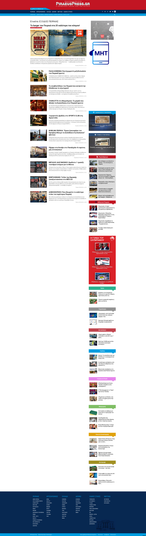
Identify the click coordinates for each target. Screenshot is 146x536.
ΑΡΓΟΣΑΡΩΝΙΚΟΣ (40, 11)
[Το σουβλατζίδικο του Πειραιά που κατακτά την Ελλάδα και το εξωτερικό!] (38, 90)
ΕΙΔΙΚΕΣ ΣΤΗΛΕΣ (68, 11)
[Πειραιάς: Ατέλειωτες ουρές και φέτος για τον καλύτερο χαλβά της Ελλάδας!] (102, 142)
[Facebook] (102, 12)
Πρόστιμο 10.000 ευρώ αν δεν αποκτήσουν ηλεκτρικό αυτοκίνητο (105, 343)
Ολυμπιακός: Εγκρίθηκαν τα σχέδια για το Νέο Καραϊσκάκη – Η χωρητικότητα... (106, 222)
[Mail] (105, 12)
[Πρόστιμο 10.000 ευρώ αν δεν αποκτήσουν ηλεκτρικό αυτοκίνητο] (93, 343)
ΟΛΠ (68, 14)
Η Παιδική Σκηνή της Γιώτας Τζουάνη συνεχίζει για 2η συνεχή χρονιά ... (105, 385)
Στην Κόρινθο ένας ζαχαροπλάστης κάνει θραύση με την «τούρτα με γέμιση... (106, 419)
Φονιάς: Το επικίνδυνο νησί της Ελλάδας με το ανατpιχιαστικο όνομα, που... (106, 357)
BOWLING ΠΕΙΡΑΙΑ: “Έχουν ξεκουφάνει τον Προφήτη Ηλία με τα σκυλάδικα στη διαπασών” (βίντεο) (67, 133)
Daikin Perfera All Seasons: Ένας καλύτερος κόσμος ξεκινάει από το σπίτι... (106, 440)
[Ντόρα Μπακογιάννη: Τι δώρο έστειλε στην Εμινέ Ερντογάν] (93, 426)
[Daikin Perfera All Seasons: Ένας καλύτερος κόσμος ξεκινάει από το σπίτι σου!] (93, 440)
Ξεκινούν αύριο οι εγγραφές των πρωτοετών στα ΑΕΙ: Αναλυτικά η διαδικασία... (105, 190)
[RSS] (107, 12)
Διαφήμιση (106, 534)
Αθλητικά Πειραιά (103, 202)
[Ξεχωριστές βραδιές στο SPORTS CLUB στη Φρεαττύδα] (38, 120)
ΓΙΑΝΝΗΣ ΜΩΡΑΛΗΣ (58, 14)
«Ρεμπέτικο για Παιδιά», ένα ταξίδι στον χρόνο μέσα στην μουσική (105, 398)
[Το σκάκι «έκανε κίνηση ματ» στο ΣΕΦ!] (93, 229)
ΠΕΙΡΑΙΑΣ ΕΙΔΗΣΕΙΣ (48, 14)
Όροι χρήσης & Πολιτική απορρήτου (88, 534)
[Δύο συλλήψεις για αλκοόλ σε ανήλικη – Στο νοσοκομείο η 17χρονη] (93, 162)
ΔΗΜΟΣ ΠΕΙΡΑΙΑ (40, 14)
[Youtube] (113, 12)
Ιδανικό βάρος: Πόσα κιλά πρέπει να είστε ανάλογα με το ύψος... (106, 482)
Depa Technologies (47, 534)
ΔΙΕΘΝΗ (54, 11)
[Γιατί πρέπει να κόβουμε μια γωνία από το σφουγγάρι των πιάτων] (93, 412)
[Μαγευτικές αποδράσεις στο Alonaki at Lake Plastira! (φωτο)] (93, 370)
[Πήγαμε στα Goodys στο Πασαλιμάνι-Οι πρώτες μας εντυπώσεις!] (38, 152)
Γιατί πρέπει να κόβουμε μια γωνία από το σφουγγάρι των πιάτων (106, 412)
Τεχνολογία (102, 309)
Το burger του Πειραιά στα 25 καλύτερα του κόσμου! (55, 25)
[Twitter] (110, 12)
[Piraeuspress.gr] (73, 4)
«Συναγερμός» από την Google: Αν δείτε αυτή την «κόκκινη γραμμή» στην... (106, 315)
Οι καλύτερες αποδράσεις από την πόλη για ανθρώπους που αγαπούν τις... (106, 364)
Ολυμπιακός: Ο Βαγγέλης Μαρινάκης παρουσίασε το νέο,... (102, 267)
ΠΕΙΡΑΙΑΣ (32, 11)
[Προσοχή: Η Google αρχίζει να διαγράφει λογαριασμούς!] (93, 322)
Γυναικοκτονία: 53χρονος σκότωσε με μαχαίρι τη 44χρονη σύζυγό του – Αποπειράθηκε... (106, 176)
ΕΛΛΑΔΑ (49, 11)
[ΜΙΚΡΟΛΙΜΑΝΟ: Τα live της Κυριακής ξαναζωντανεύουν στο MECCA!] (38, 182)
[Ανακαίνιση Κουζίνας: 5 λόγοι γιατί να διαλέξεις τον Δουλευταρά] (93, 447)
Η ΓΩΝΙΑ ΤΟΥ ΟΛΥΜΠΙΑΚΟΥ (97, 239)
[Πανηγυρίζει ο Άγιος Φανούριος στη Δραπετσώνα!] (93, 183)
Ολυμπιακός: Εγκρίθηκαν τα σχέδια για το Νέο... (102, 282)
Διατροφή (102, 462)
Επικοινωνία (113, 534)
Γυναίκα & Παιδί (102, 378)
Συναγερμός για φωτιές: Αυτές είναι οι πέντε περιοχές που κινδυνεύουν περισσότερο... (106, 169)
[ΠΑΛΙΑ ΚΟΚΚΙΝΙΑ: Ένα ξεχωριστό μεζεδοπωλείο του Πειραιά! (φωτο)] (38, 75)
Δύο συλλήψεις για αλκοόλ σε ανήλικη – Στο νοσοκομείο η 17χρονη (106, 162)
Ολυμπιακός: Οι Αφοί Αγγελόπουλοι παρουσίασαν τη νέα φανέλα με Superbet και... (106, 208)
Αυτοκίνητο (102, 330)
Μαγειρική (102, 406)
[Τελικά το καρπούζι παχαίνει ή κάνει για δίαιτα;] (93, 301)
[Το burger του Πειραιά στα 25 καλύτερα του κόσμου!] (58, 43)
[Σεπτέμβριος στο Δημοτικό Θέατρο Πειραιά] (102, 119)
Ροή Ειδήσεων (103, 157)
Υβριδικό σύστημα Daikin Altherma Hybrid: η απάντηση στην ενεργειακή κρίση (105, 454)
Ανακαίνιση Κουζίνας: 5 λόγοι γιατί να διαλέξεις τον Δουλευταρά (105, 447)
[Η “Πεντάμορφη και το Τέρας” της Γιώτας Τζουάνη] (93, 391)
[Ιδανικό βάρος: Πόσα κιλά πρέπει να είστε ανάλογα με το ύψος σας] (93, 482)
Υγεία (102, 288)
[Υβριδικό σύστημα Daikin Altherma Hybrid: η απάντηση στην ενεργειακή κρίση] (93, 454)
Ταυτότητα (100, 534)
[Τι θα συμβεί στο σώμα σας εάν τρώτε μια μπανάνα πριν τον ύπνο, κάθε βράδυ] (93, 475)
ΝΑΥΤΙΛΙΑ (59, 11)
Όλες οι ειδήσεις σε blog (36, 9)
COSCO (64, 14)
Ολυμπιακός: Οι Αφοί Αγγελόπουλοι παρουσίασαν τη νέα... (102, 252)
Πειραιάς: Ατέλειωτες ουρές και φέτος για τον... (102, 148)
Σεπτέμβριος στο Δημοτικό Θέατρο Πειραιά (102, 125)
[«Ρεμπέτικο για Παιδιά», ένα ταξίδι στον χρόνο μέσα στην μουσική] (93, 398)
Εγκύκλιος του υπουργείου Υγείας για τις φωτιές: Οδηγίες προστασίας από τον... (106, 294)
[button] (115, 16)
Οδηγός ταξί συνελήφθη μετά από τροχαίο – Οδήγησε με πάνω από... (106, 197)
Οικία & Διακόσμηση (102, 434)
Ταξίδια (102, 351)
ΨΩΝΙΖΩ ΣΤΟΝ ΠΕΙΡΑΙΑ (103, 134)
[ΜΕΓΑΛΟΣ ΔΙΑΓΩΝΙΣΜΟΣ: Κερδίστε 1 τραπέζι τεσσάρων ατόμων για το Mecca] (38, 167)
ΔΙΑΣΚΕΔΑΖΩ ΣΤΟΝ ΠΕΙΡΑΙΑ (36, 27)
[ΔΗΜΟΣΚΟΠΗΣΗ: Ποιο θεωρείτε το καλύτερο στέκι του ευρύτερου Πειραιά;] (38, 196)
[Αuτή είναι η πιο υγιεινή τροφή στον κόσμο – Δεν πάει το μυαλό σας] (93, 468)
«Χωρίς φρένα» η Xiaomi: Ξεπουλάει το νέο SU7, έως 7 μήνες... (105, 336)
